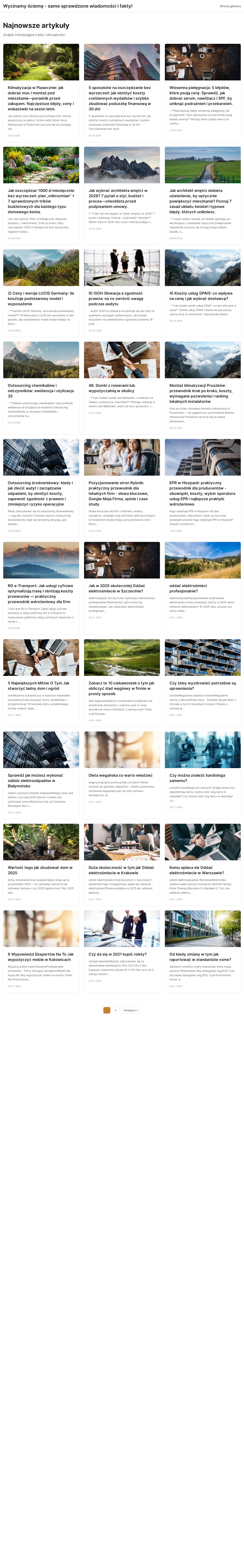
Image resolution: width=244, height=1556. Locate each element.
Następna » (131, 1010)
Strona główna (230, 6)
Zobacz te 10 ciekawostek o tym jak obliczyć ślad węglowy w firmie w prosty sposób (121, 688)
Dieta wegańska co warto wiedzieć (121, 775)
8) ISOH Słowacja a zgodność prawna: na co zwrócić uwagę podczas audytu (116, 298)
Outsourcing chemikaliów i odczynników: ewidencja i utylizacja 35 (41, 390)
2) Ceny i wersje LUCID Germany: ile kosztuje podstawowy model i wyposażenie (41, 298)
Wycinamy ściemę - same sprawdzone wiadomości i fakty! (67, 6)
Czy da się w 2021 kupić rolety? (118, 954)
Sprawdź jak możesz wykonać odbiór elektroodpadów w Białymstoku (35, 780)
